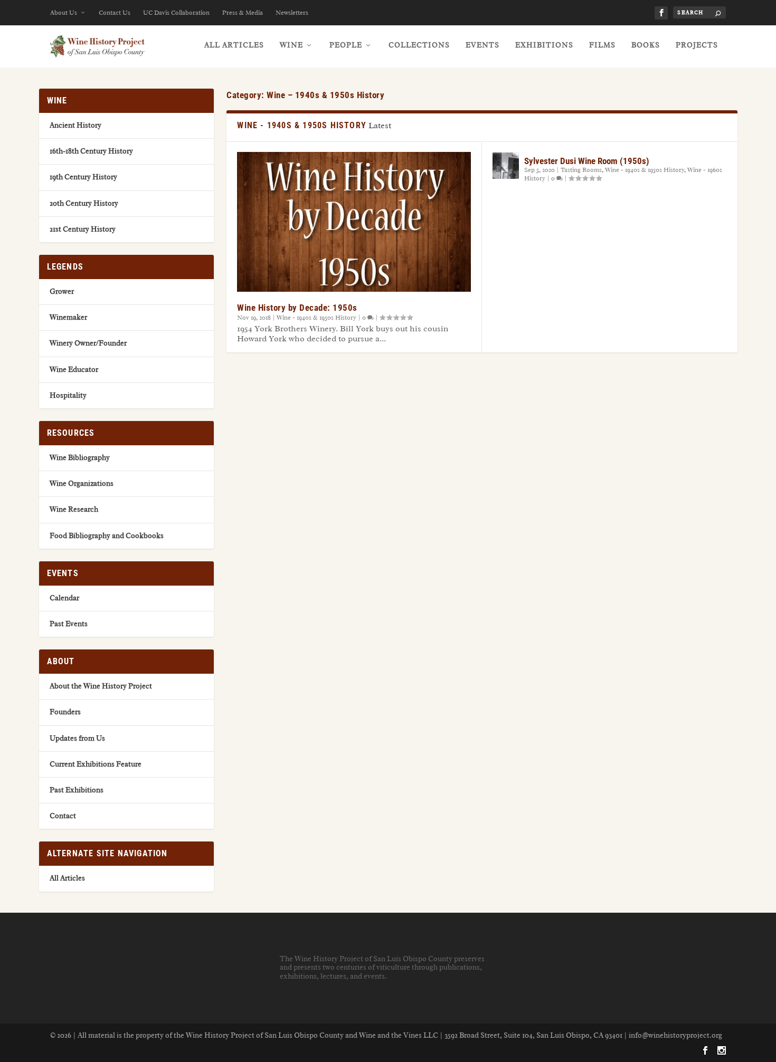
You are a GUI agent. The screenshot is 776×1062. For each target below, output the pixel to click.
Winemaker (68, 317)
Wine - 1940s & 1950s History (316, 317)
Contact (63, 815)
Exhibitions (544, 45)
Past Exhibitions (76, 790)
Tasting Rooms (581, 170)
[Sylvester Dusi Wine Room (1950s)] (506, 165)
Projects (697, 45)
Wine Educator (74, 369)
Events (482, 45)
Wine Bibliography (80, 457)
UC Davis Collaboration (176, 12)
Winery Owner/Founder (88, 343)
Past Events (69, 623)
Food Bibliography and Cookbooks (107, 535)
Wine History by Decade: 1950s (297, 307)
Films (602, 45)
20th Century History (84, 203)
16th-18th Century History (91, 151)
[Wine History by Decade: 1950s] (354, 222)
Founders (65, 711)
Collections (419, 45)
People (345, 45)
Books (645, 45)
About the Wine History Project (101, 686)
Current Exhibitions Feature (95, 764)
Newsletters (292, 12)
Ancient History (75, 125)
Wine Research (74, 509)
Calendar (64, 598)
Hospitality (68, 395)
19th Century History (83, 177)
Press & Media (242, 12)
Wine (291, 45)
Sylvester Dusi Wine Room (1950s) (586, 161)
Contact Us (114, 12)
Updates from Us (77, 738)
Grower (62, 291)
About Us (63, 12)
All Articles (234, 45)
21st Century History (83, 229)
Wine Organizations (81, 483)
